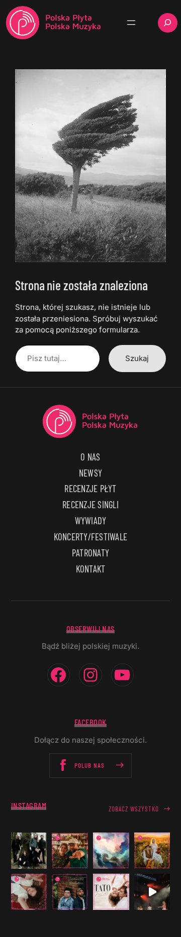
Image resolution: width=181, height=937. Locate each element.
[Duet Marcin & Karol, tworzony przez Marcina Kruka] (70, 892)
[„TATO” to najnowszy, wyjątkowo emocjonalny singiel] (111, 892)
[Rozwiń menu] (131, 23)
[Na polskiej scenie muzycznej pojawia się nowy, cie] (29, 892)
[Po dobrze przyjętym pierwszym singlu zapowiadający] (70, 851)
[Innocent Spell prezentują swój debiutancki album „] (29, 851)
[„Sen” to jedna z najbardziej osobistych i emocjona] (111, 851)
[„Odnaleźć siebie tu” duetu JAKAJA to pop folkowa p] (152, 851)
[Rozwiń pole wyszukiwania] (167, 23)
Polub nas (89, 765)
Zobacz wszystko (134, 809)
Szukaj (137, 358)
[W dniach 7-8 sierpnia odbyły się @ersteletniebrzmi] (152, 892)
